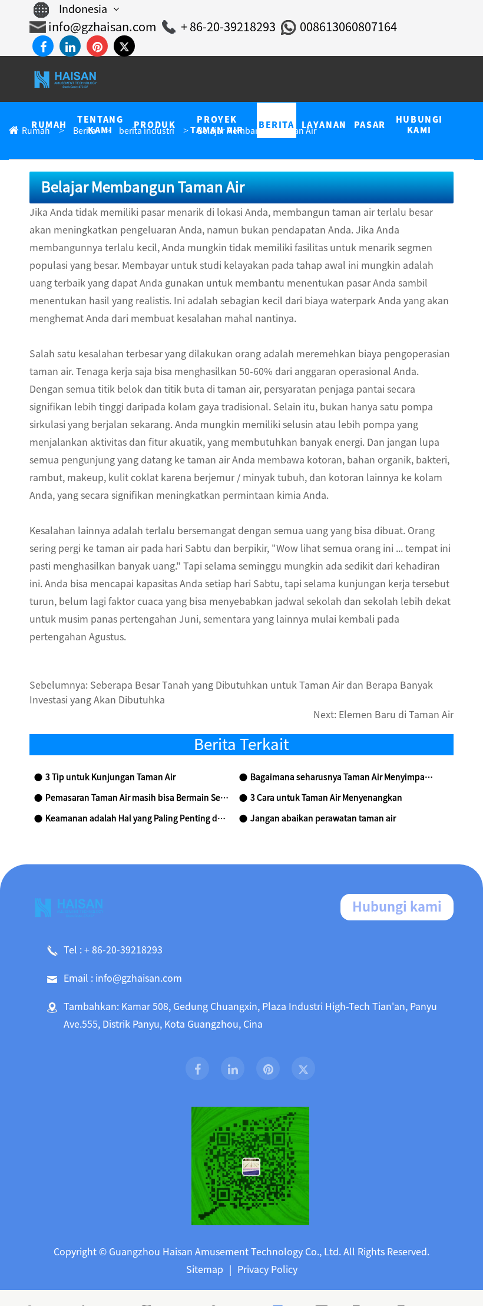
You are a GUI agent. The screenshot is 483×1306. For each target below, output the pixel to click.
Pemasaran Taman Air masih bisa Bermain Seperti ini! (137, 798)
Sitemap (204, 1269)
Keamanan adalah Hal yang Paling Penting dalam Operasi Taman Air (137, 818)
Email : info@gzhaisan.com (123, 978)
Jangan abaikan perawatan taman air (323, 818)
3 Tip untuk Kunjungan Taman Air (110, 777)
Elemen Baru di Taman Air (396, 714)
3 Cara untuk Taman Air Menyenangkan (326, 798)
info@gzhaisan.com (102, 26)
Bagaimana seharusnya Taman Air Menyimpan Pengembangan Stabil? (342, 777)
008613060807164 (348, 26)
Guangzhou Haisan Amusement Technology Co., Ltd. (225, 1251)
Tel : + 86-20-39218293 (113, 950)
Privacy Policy (267, 1269)
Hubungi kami (397, 906)
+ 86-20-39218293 (228, 26)
